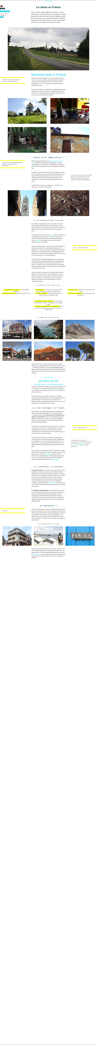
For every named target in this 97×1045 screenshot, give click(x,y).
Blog (2, 8)
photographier (51, 482)
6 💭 (2, 16)
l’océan (38, 240)
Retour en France (74, 445)
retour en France (5, 11)
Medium (81, 443)
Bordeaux (51, 235)
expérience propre (54, 459)
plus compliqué (47, 454)
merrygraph (48, 1)
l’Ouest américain (37, 554)
